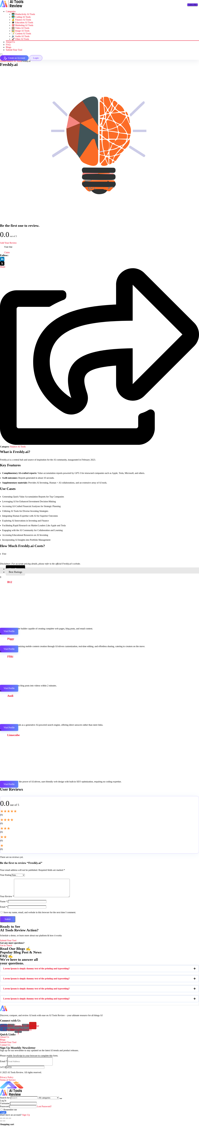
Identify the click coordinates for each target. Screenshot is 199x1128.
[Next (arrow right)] (4, 1120)
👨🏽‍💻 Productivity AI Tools (23, 14)
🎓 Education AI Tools (22, 22)
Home (3, 61)
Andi (10, 695)
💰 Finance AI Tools (21, 19)
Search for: (5, 1097)
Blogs (8, 47)
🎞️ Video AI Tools (20, 28)
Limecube (13, 735)
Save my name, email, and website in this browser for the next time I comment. (39, 912)
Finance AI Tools (14, 61)
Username (4, 1103)
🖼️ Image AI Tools (20, 31)
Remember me (10, 1109)
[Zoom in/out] (10, 1118)
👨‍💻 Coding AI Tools (21, 17)
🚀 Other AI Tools (20, 39)
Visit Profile (9, 631)
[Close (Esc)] (1, 1118)
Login (3, 1112)
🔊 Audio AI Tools (20, 36)
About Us (10, 42)
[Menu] (1, 55)
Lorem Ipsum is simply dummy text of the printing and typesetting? (36, 968)
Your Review (7, 896)
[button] (99, 968)
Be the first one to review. (19, 225)
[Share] (4, 1118)
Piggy (10, 638)
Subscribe (192, 5)
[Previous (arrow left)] (1, 1120)
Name (3, 901)
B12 (9, 582)
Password (4, 1106)
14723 (3, 1067)
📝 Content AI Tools (21, 33)
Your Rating (5, 875)
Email (3, 907)
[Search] (61, 1098)
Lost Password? (44, 1106)
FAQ (8, 44)
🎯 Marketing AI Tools (22, 25)
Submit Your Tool (14, 50)
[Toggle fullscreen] (7, 1118)
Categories (11, 11)
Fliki (10, 656)
